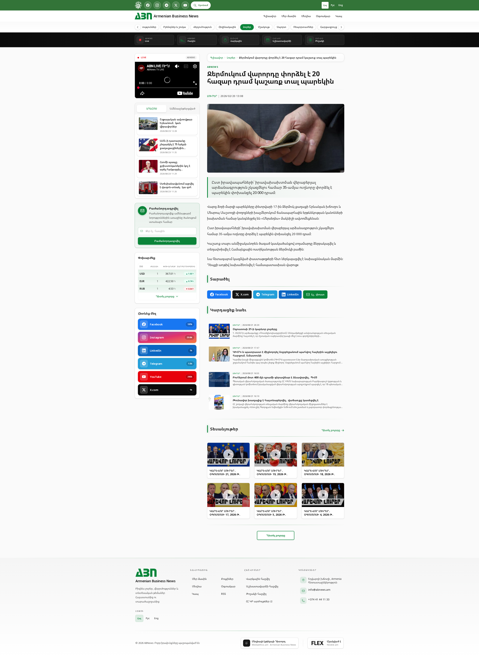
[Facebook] (148, 5)
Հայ (325, 5)
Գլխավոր (269, 16)
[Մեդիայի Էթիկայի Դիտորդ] (138, 5)
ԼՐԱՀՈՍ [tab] (152, 108)
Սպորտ (281, 27)
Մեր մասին (288, 16)
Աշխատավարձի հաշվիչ (262, 586)
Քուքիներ (227, 579)
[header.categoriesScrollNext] (341, 27)
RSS (223, 594)
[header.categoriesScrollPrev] (138, 27)
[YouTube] (185, 5)
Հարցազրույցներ (330, 27)
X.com (245, 294)
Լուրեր (247, 27)
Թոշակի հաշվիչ (256, 594)
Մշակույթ (264, 27)
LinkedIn (293, 294)
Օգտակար (323, 16)
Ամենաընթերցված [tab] (182, 108)
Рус (333, 5)
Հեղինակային (227, 27)
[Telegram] (166, 5)
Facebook (221, 294)
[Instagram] (157, 5)
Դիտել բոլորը (165, 296)
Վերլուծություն (202, 27)
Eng (340, 5)
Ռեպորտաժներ (303, 27)
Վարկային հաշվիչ (258, 579)
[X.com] (176, 5)
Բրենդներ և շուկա (174, 27)
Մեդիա (306, 16)
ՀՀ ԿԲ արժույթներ (257, 601)
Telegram (267, 294)
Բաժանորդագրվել (167, 241)
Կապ (338, 16)
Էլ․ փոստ (317, 294)
